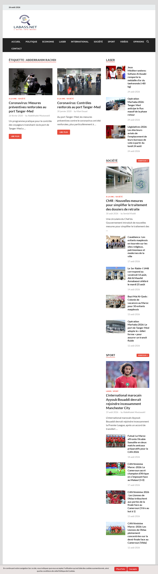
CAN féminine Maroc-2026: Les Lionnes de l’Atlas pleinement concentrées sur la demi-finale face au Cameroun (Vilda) (138, 533)
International (80, 41)
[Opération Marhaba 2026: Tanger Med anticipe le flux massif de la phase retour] (115, 98)
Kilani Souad (82, 111)
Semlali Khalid (129, 213)
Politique (31, 41)
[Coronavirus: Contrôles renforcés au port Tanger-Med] (79, 81)
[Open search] (147, 41)
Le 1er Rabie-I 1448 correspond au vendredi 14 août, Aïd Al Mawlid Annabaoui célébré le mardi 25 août (138, 276)
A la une (13, 99)
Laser (62, 41)
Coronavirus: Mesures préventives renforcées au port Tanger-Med (27, 107)
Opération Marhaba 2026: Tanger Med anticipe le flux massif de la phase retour (137, 106)
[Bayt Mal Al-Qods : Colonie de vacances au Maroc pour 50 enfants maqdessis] (115, 296)
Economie (48, 41)
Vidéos (124, 41)
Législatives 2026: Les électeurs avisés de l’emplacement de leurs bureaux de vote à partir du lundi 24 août (137, 136)
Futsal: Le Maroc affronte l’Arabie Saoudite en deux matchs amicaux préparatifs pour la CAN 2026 (138, 443)
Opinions (138, 41)
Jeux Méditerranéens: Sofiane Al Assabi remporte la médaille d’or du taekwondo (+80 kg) (137, 77)
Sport (111, 41)
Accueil (15, 41)
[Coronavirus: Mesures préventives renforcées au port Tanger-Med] (30, 81)
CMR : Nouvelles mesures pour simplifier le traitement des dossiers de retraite (126, 205)
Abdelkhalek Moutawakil (39, 115)
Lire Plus (14, 135)
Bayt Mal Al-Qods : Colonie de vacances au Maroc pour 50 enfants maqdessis (138, 303)
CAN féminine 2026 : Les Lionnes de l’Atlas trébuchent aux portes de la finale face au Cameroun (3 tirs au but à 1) (138, 501)
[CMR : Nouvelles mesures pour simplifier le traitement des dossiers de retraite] (127, 168)
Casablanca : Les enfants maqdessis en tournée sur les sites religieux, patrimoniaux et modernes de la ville (138, 246)
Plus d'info (120, 569)
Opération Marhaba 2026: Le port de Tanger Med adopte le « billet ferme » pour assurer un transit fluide (138, 331)
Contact (16, 48)
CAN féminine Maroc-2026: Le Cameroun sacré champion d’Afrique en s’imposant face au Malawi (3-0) (138, 471)
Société (98, 41)
